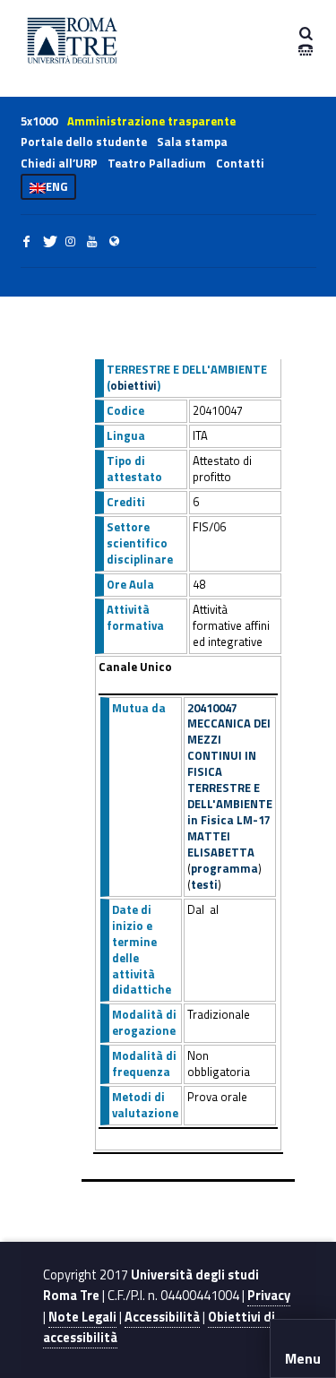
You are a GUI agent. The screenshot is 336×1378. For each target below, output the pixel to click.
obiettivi (133, 385)
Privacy (268, 1295)
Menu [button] (303, 1358)
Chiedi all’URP (59, 163)
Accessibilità (162, 1317)
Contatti (240, 163)
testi (204, 884)
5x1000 (39, 121)
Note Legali (82, 1317)
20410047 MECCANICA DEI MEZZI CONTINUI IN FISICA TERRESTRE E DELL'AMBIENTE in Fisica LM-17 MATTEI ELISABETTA (229, 780)
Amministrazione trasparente (151, 121)
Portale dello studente (84, 142)
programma (224, 868)
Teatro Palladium (157, 163)
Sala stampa (192, 142)
